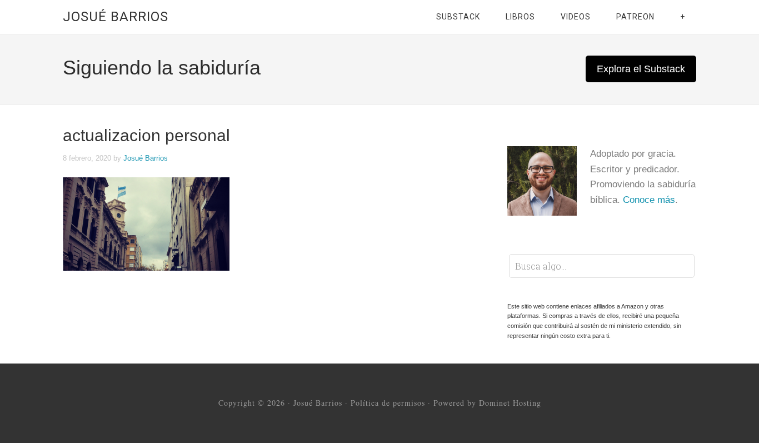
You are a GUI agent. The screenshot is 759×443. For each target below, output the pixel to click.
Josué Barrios (115, 16)
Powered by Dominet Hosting (487, 402)
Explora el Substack (641, 68)
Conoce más (649, 200)
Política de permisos (388, 402)
